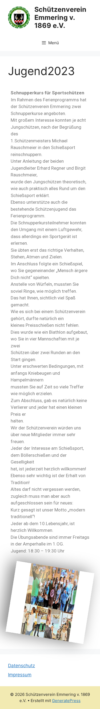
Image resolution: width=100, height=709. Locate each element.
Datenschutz (21, 665)
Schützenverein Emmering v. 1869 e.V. (60, 17)
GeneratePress (66, 700)
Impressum (19, 674)
